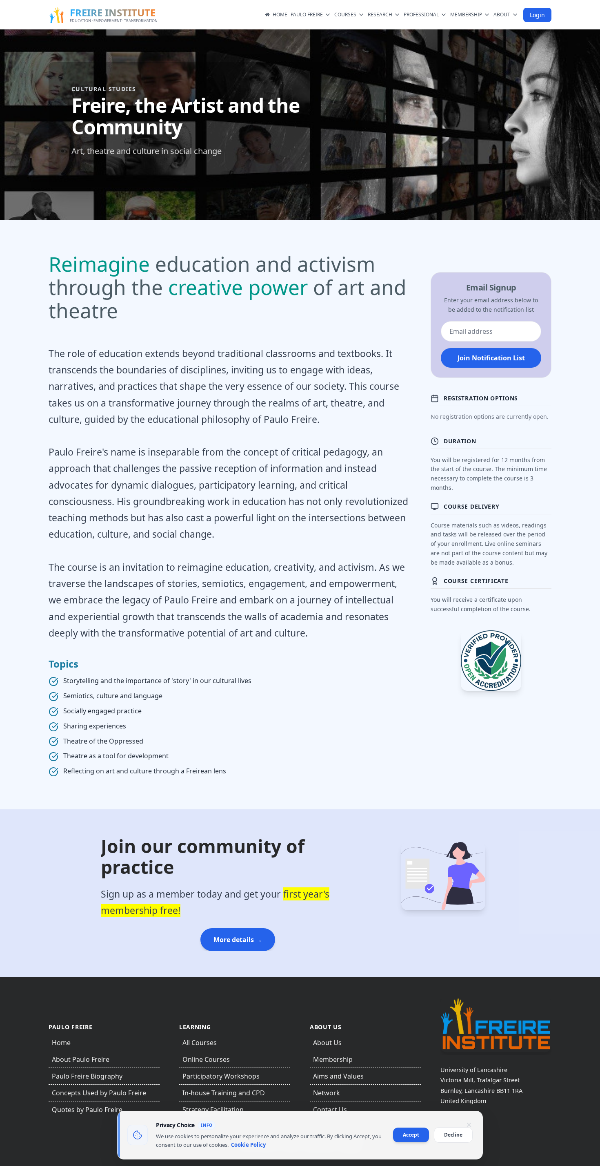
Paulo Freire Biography (87, 1076)
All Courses (199, 1042)
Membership (466, 14)
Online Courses (206, 1059)
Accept (411, 1134)
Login (537, 15)
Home (280, 14)
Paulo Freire (307, 14)
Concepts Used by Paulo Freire (99, 1092)
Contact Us (330, 1109)
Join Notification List (491, 357)
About (501, 14)
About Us (327, 1042)
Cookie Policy (248, 1144)
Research (380, 14)
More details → (237, 939)
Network (326, 1092)
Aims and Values (338, 1076)
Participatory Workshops (221, 1076)
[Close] (469, 1125)
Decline (453, 1134)
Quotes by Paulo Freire (87, 1109)
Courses (345, 14)
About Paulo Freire (80, 1059)
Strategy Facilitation (213, 1109)
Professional (421, 14)
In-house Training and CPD (223, 1092)
